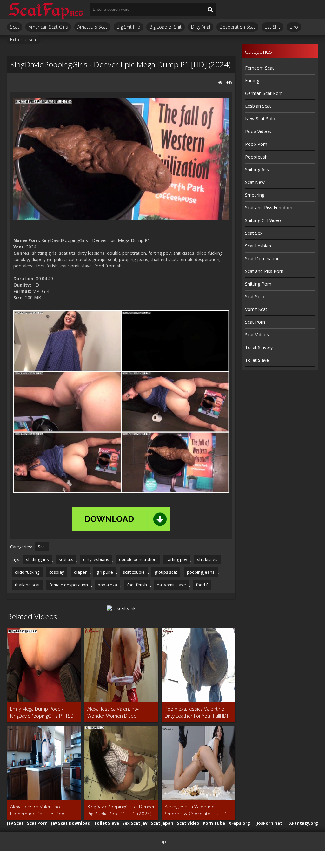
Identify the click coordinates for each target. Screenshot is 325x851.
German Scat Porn (264, 93)
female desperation (69, 585)
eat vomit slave (171, 585)
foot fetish (137, 585)
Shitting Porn (258, 284)
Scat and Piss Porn (264, 271)
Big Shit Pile (128, 27)
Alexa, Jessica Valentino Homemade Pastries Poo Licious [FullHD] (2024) (37, 810)
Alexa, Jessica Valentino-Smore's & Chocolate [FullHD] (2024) (196, 810)
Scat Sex (253, 233)
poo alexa (107, 585)
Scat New (255, 182)
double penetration (137, 559)
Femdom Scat (259, 68)
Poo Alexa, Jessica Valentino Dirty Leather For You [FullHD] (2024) (196, 712)
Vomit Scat (256, 309)
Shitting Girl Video (263, 220)
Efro (294, 27)
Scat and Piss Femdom (268, 208)
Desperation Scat (237, 27)
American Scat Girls (48, 27)
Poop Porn (256, 144)
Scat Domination (262, 258)
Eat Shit (272, 27)
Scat (14, 27)
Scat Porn (255, 322)
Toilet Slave (257, 360)
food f (202, 585)
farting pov (176, 559)
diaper (80, 572)
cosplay (56, 572)
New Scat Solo (260, 119)
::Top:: (162, 842)
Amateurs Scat (92, 27)
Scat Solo (254, 297)
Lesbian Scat (258, 106)
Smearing (254, 195)
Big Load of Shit (165, 27)
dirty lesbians (96, 559)
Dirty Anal (200, 27)
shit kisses (207, 559)
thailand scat (27, 585)
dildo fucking (27, 572)
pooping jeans (201, 572)
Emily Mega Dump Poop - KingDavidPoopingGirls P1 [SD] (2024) (42, 712)
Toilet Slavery (259, 347)
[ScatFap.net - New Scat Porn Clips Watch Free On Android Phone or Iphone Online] (45, 9)
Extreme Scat (23, 40)
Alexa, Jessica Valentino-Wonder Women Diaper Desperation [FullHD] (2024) (117, 712)
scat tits (66, 559)
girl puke (104, 572)
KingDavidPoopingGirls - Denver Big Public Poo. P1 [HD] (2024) (121, 810)
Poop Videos (258, 131)
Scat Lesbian (258, 246)
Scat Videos (257, 335)
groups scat (166, 572)
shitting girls (37, 559)
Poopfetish (256, 157)
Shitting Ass (257, 169)
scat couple (134, 572)
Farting (252, 81)
